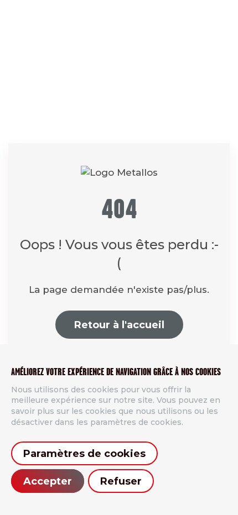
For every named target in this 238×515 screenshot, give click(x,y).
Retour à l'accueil (119, 325)
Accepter (47, 481)
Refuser (121, 481)
